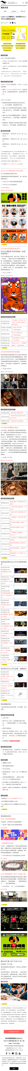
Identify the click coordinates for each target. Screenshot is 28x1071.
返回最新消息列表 (14, 1031)
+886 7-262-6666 (14, 1043)
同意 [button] (14, 1068)
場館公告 (23, 11)
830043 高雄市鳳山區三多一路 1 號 (14, 1041)
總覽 (5, 11)
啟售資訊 (14, 11)
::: (0, 6)
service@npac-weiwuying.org (13, 1045)
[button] (23, 2)
